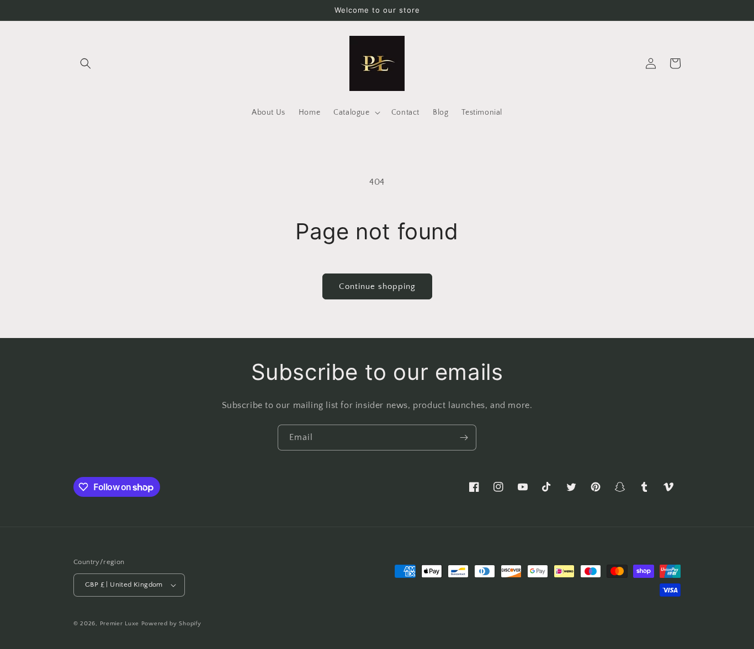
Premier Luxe (119, 623)
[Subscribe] (464, 437)
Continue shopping (377, 286)
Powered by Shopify (171, 623)
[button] (85, 63)
